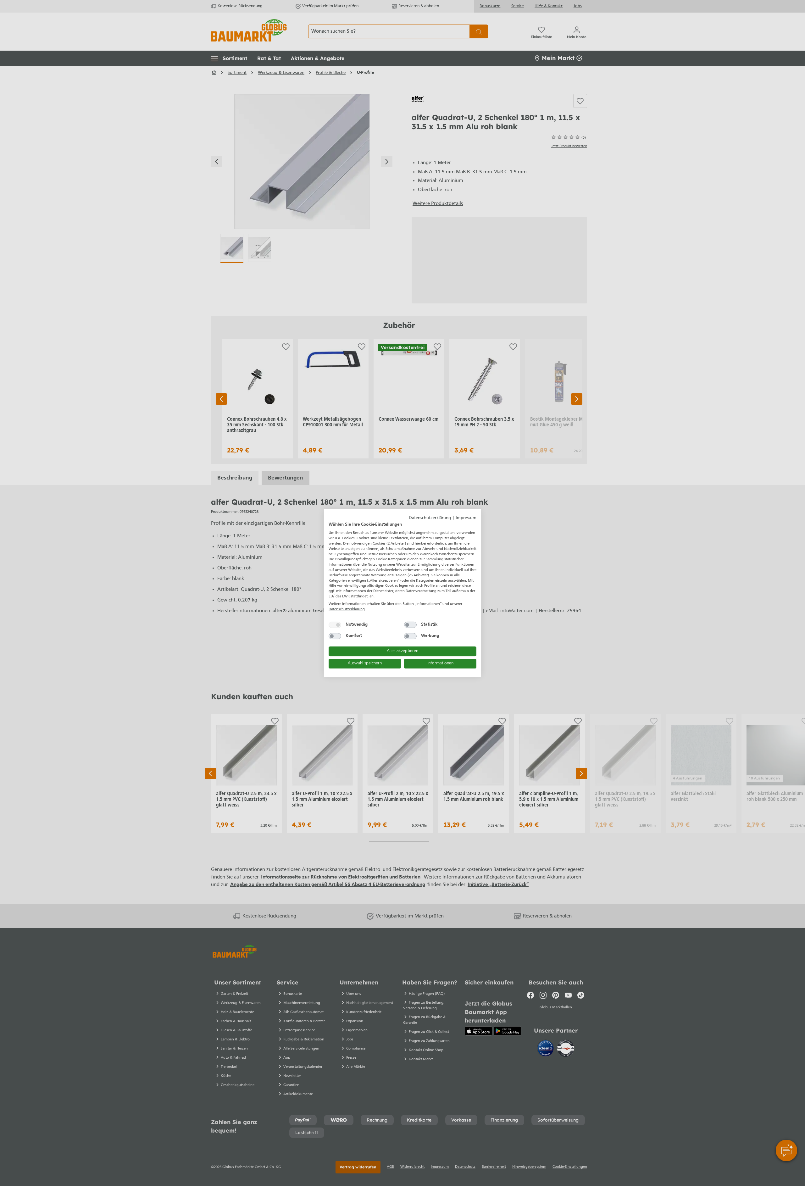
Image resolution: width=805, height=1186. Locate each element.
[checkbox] (335, 625)
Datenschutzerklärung (430, 518)
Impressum (466, 518)
